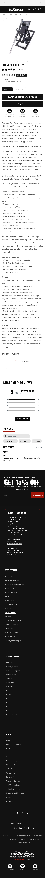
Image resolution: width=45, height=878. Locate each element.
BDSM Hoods (10, 600)
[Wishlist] (34, 9)
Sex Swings (9, 616)
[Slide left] (17, 61)
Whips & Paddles (11, 625)
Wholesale (10, 773)
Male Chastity (10, 608)
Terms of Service (13, 781)
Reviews (9, 801)
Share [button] (6, 368)
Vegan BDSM (10, 637)
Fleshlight (10, 707)
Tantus (9, 679)
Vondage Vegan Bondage (16, 671)
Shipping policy (35, 839)
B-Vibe (9, 691)
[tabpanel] (22, 451)
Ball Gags (8, 596)
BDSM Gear (9, 576)
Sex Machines (10, 612)
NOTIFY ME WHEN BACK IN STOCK (22, 97)
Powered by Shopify (24, 835)
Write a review (22, 419)
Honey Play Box (12, 715)
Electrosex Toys (11, 604)
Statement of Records (15, 793)
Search (9, 797)
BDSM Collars (10, 588)
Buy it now (22, 104)
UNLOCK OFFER (37, 495)
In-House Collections (14, 749)
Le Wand (9, 695)
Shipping (4, 81)
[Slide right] (27, 61)
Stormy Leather (12, 667)
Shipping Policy (12, 765)
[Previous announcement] (4, 2)
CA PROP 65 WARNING (10, 354)
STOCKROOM (13, 835)
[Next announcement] (40, 2)
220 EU (8, 89)
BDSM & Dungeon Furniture (16, 584)
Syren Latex (11, 675)
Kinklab (9, 662)
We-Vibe (9, 687)
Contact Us (10, 757)
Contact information (23, 843)
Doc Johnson (11, 711)
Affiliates (10, 769)
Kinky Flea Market (13, 745)
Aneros (9, 719)
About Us (10, 753)
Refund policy (37, 836)
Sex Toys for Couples (13, 641)
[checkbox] (37, 441)
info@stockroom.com (14, 544)
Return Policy (11, 761)
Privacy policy (11, 839)
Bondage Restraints (12, 580)
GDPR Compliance (13, 785)
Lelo (8, 703)
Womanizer (10, 683)
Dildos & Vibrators (12, 633)
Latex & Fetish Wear (13, 620)
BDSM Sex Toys (11, 592)
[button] (4, 9)
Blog (8, 741)
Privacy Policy (11, 777)
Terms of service (23, 839)
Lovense (9, 699)
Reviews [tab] (9, 428)
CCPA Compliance (13, 789)
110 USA (21, 89)
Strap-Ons (9, 629)
